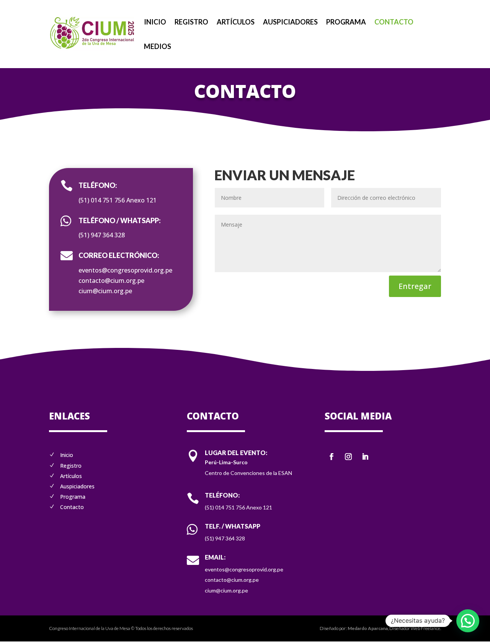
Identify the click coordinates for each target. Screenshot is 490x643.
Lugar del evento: (236, 452)
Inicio (155, 22)
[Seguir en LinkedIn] (365, 456)
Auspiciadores (290, 22)
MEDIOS (157, 47)
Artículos (236, 22)
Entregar (415, 286)
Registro (191, 22)
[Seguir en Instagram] (348, 456)
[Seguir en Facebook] (331, 456)
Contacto (393, 22)
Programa (346, 22)
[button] (467, 620)
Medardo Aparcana (368, 628)
